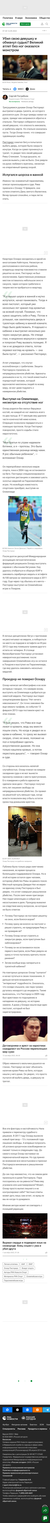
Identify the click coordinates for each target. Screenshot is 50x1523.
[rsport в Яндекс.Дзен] (17, 1409)
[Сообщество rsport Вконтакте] (27, 1409)
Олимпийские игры (34, 1276)
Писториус (8, 142)
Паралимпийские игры (13, 1280)
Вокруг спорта (28, 1268)
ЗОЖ (42, 1424)
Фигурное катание (19, 1424)
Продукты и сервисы (37, 1429)
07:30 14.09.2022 (10, 31)
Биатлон (33, 1424)
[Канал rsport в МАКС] (7, 1409)
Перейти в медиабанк (34, 548)
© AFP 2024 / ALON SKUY (11, 859)
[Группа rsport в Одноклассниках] (37, 1409)
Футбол (6, 1424)
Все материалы (14, 101)
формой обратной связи (26, 1490)
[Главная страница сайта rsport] (15, 24)
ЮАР (31, 1264)
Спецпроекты (9, 1429)
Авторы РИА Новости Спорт (15, 1272)
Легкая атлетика (11, 1264)
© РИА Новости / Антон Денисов (14, 548)
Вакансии (7, 1439)
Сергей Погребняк (18, 96)
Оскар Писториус (11, 1268)
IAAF (23, 1264)
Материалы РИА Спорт (13, 1276)
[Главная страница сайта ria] (3, 24)
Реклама (21, 1429)
